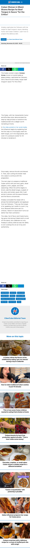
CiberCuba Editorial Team (15, 39)
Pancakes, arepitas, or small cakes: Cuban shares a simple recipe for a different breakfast (15, 464)
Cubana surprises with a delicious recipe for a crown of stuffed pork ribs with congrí (15, 542)
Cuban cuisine (21, 292)
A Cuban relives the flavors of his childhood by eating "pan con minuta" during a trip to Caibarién (15, 359)
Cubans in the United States (7, 298)
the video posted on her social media (15, 127)
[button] (3, 69)
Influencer (12, 295)
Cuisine (4, 39)
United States (12, 301)
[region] (15, 21)
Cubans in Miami (20, 295)
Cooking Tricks (4, 295)
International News (20, 298)
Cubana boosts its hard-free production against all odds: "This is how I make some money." (15, 437)
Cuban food (13, 292)
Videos (19, 301)
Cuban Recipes (4, 292)
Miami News (4, 301)
